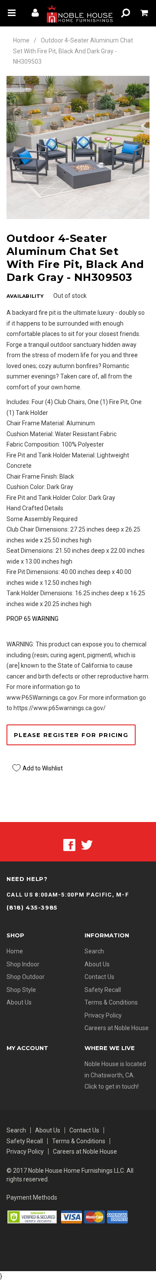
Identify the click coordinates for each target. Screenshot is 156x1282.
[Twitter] (87, 844)
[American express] (117, 1216)
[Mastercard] (94, 1216)
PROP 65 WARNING (32, 618)
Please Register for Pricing (71, 734)
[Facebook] (69, 844)
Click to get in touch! (111, 1086)
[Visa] (71, 1216)
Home (21, 40)
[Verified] (32, 1216)
